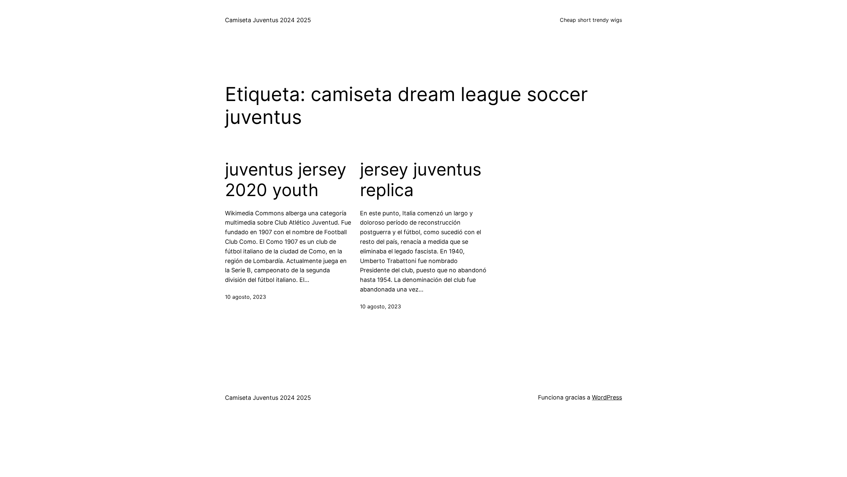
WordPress (607, 397)
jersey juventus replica (420, 179)
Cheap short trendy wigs (591, 20)
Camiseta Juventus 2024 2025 (268, 20)
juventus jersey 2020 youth (285, 179)
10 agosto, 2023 (245, 296)
